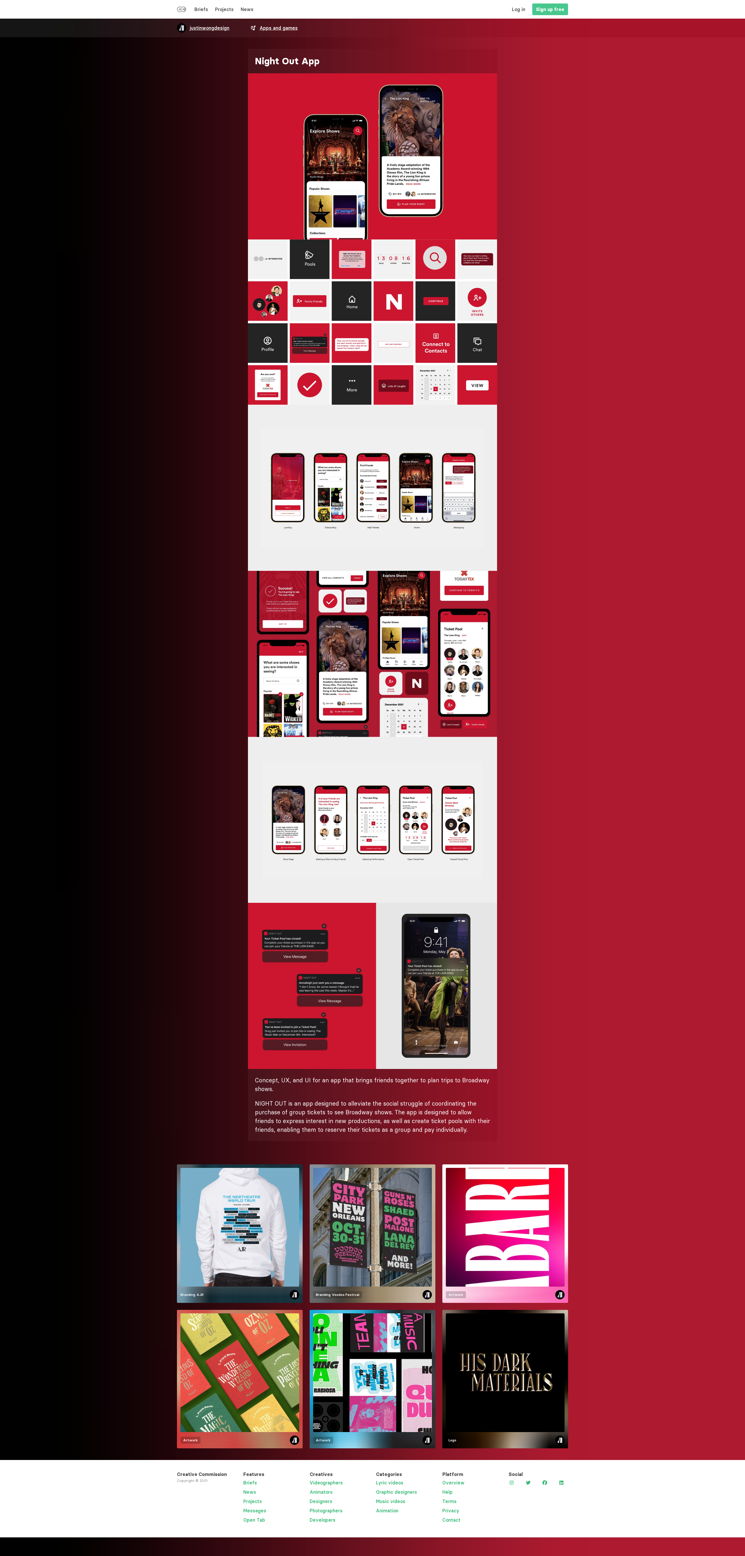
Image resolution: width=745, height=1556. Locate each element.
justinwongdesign (209, 28)
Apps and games (279, 28)
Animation (387, 1511)
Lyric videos (389, 1483)
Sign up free (550, 9)
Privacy (450, 1511)
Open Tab (254, 1520)
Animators (321, 1492)
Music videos (390, 1501)
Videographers (326, 1483)
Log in (518, 9)
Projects (224, 9)
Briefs (201, 9)
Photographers (326, 1511)
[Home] (181, 10)
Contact (451, 1520)
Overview (453, 1483)
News (247, 9)
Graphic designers (396, 1492)
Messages (254, 1511)
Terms (449, 1501)
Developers (323, 1520)
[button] (372, 156)
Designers (321, 1501)
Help (447, 1492)
